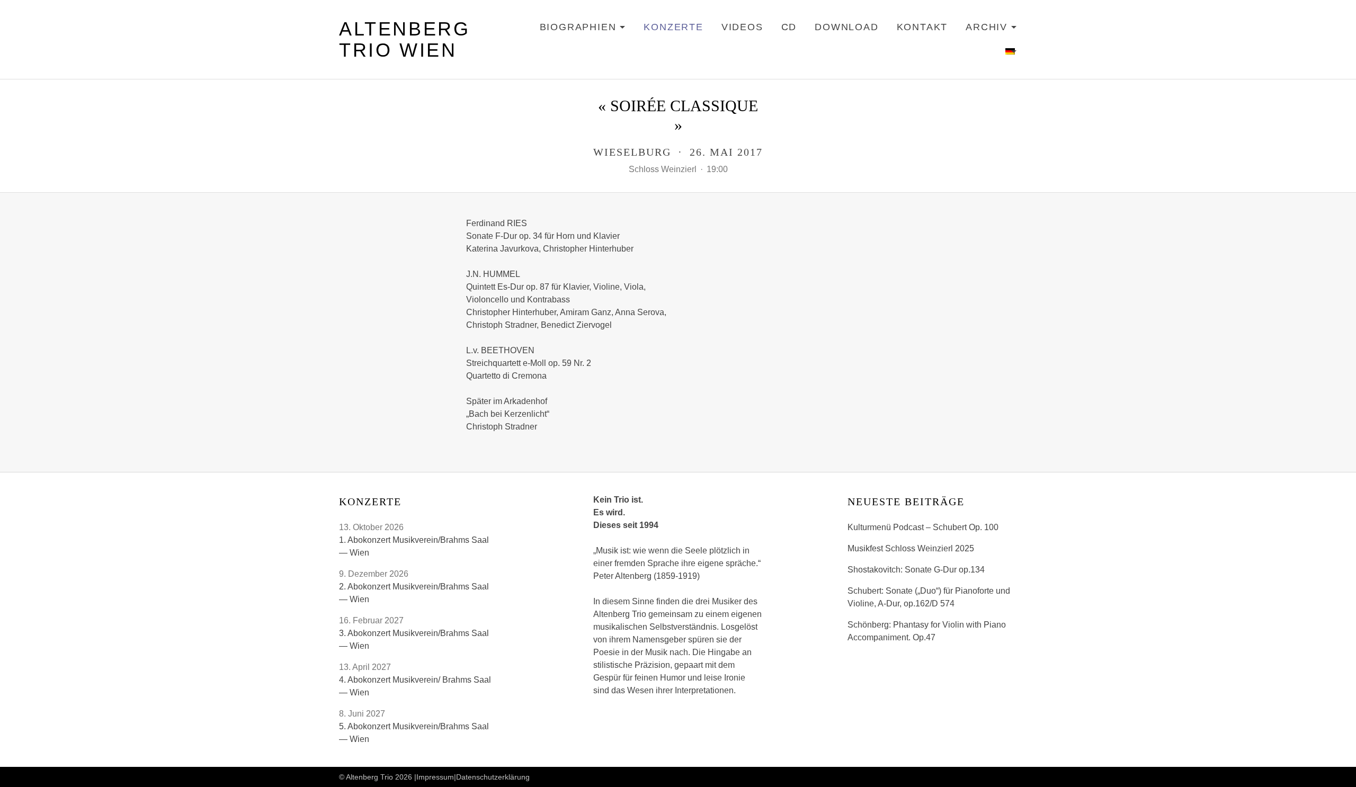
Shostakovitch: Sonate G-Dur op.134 (916, 569)
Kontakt (922, 27)
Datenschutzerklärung (493, 777)
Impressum (435, 777)
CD (789, 27)
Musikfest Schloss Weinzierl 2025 (911, 548)
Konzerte (673, 27)
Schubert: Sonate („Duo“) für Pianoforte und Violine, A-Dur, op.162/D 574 (929, 597)
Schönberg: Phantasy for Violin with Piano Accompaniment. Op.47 (927, 631)
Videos (742, 27)
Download (846, 27)
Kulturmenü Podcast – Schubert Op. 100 (923, 527)
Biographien (583, 29)
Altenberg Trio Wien (404, 39)
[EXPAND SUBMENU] (1011, 52)
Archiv (991, 29)
